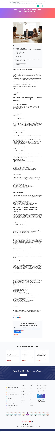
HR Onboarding (30, 311)
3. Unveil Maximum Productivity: (21, 63)
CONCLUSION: (16, 65)
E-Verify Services (27, 310)
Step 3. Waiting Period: (19, 53)
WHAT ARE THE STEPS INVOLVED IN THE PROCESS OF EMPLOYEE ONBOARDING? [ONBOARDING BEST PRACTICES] (28, 49)
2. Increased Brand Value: (20, 61)
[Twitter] (23, 424)
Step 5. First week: (19, 56)
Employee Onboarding (23, 311)
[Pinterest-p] (31, 424)
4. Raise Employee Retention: (20, 64)
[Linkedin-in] (27, 424)
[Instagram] (29, 424)
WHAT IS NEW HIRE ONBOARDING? (19, 48)
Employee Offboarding (16, 311)
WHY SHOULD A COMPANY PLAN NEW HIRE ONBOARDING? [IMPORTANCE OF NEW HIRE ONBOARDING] (28, 59)
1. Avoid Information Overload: (20, 60)
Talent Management (36, 311)
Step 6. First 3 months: (19, 57)
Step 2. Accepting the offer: (20, 52)
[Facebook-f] (25, 424)
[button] (41, 45)
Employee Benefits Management (35, 310)
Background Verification (20, 310)
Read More (9, 360)
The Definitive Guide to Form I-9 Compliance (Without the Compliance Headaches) (12, 352)
